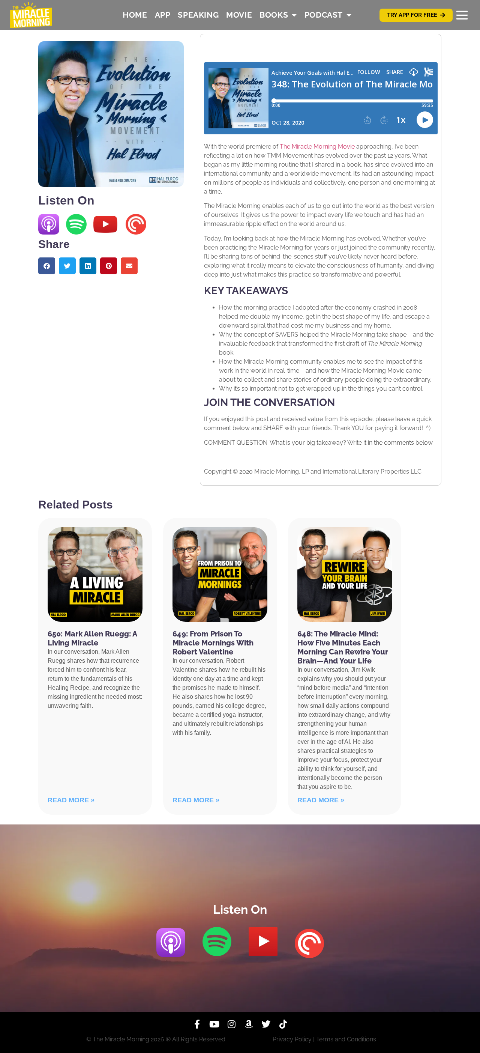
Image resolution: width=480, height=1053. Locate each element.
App (163, 15)
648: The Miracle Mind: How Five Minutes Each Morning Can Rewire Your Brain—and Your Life (342, 647)
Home (135, 15)
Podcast (323, 15)
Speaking (198, 15)
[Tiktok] (283, 1024)
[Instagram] (231, 1024)
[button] (46, 265)
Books (274, 15)
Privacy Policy (292, 1039)
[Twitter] (265, 1024)
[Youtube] (214, 1024)
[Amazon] (248, 1024)
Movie (239, 15)
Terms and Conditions (346, 1039)
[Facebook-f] (196, 1024)
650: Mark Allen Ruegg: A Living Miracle (92, 638)
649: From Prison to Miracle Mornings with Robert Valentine (213, 642)
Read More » (71, 800)
